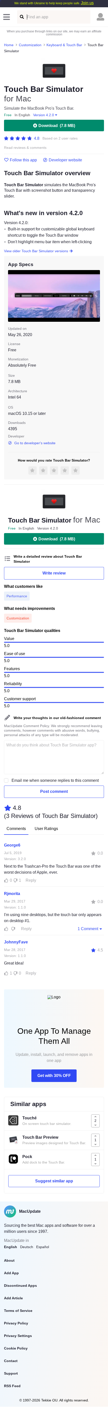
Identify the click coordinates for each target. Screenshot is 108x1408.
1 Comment (88, 928)
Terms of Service (18, 1310)
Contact (11, 1361)
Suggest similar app (54, 1181)
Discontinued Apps (20, 1285)
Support (11, 1373)
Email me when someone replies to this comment (55, 780)
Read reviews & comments (25, 148)
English (10, 1247)
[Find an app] (21, 17)
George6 (12, 845)
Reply (31, 880)
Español (42, 1247)
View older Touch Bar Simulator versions (36, 251)
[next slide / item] (96, 296)
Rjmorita (12, 893)
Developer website (65, 160)
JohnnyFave (16, 942)
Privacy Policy (16, 1323)
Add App (11, 1273)
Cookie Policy (16, 1348)
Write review (54, 573)
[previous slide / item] (11, 296)
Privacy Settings (18, 1335)
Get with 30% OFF (54, 1075)
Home (9, 45)
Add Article (13, 1298)
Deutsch (26, 1247)
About (9, 1260)
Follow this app (23, 160)
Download (56, 125)
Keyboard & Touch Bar (64, 45)
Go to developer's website (35, 443)
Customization (30, 45)
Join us (87, 3)
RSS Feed (12, 1386)
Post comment (54, 791)
